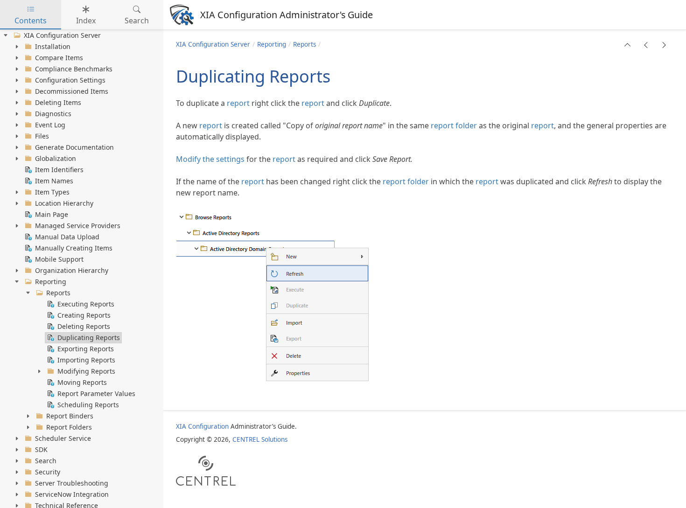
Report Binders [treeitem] (69, 415)
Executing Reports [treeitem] (85, 303)
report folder (454, 125)
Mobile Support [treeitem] (59, 259)
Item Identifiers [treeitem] (59, 169)
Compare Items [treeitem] (59, 57)
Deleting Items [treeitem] (58, 102)
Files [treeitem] (42, 136)
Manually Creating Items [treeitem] (73, 248)
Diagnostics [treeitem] (53, 113)
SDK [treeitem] (41, 449)
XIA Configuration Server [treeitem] (62, 35)
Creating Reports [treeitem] (84, 315)
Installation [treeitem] (52, 46)
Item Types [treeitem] (52, 192)
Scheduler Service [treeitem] (63, 438)
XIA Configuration (202, 426)
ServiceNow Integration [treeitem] (72, 494)
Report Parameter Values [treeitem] (96, 393)
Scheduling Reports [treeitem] (88, 404)
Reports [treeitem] (58, 292)
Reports (304, 44)
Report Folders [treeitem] (69, 427)
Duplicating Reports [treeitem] (88, 337)
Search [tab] (137, 20)
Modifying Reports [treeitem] (86, 371)
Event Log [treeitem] (50, 124)
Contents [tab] (30, 20)
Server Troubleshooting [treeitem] (71, 483)
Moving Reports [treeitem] (82, 382)
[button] (627, 44)
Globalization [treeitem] (55, 158)
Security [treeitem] (47, 471)
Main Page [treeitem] (51, 214)
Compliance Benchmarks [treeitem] (73, 68)
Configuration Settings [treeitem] (70, 80)
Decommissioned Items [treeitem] (71, 91)
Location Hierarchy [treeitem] (64, 203)
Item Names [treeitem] (54, 180)
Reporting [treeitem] (50, 281)
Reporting (271, 44)
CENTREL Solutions (259, 439)
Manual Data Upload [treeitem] (67, 236)
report (238, 103)
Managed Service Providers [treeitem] (77, 225)
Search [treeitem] (45, 460)
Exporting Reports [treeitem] (85, 348)
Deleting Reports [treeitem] (83, 326)
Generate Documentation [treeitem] (74, 147)
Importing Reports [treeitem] (86, 359)
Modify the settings (210, 159)
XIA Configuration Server (213, 44)
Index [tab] (86, 20)
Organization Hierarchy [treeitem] (71, 270)
